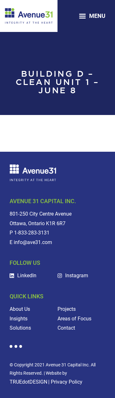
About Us (20, 309)
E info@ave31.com (31, 242)
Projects (66, 309)
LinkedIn (26, 275)
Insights (18, 319)
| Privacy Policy (65, 382)
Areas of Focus (74, 319)
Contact (66, 328)
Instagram (76, 275)
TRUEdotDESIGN (28, 382)
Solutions (20, 328)
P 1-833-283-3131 (30, 233)
